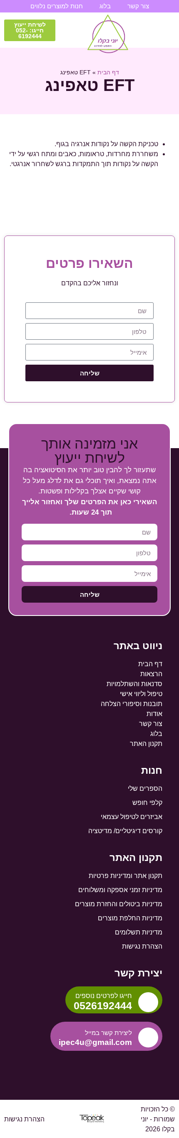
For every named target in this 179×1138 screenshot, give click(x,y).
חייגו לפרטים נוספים (103, 995)
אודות (154, 713)
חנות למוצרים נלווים (56, 6)
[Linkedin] (76, 1065)
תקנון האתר (146, 743)
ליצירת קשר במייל (108, 1032)
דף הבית (108, 72)
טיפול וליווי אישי (141, 693)
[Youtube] (103, 1065)
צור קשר (138, 6)
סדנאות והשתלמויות (134, 683)
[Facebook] (117, 1065)
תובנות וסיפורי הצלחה (131, 703)
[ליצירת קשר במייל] (148, 1037)
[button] (168, 30)
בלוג (105, 6)
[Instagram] (89, 1065)
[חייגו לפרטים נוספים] (148, 1002)
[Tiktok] (62, 1065)
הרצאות (151, 673)
